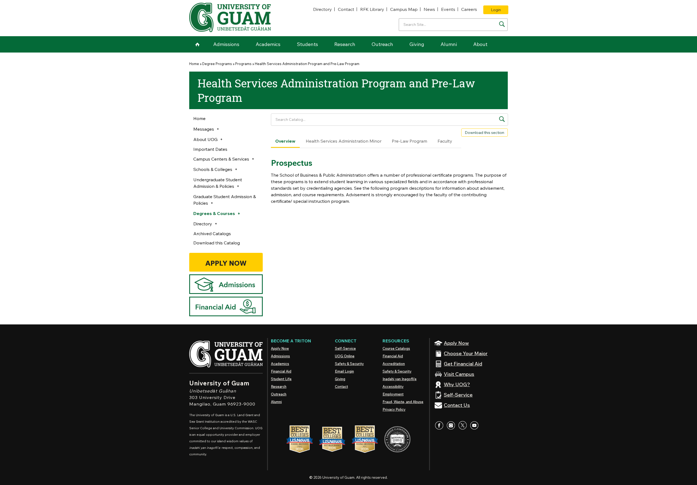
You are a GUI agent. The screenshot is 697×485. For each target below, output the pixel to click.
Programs (243, 64)
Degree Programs (217, 64)
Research (344, 44)
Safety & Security (349, 363)
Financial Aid (281, 371)
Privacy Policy (394, 409)
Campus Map (404, 9)
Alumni (449, 44)
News (429, 9)
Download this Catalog (216, 242)
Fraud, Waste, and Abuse (403, 402)
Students (307, 44)
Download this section (484, 132)
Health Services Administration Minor (343, 141)
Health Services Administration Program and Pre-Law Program (307, 64)
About (480, 44)
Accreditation (394, 363)
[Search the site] (502, 24)
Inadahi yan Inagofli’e (400, 379)
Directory (322, 9)
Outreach (382, 44)
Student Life (281, 379)
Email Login (344, 371)
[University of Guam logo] (230, 17)
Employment (393, 394)
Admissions (226, 44)
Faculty (445, 141)
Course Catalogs (396, 348)
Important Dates (210, 149)
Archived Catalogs (212, 233)
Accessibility (393, 386)
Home (197, 44)
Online (344, 356)
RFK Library (372, 9)
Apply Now (280, 348)
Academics (268, 44)
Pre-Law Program (409, 141)
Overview (285, 141)
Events (448, 9)
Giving (416, 44)
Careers (469, 9)
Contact (346, 9)
